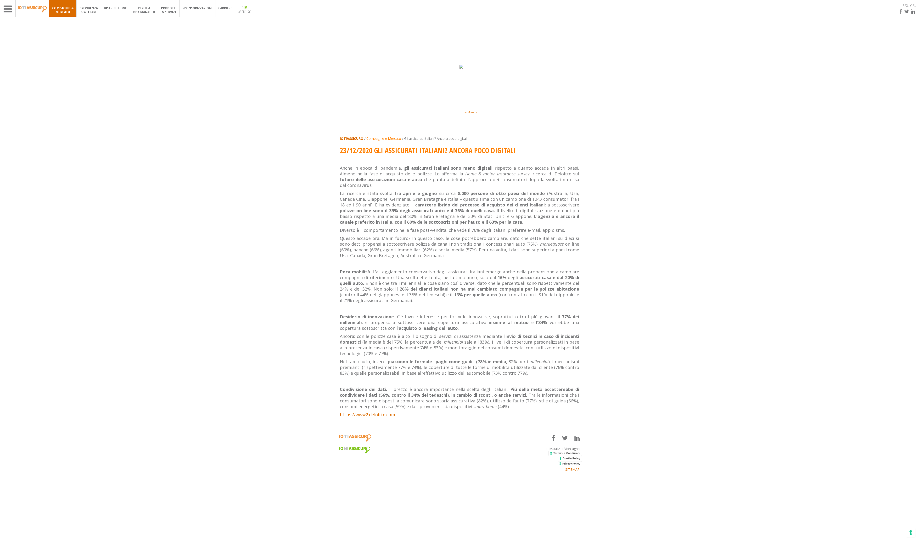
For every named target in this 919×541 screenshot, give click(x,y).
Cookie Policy (571, 458)
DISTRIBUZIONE (115, 7)
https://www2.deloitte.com (367, 414)
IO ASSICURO (244, 9)
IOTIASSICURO (351, 138)
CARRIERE (225, 7)
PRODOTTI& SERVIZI (169, 9)
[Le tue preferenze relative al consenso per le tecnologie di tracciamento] (910, 532)
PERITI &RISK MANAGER (144, 9)
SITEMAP (572, 469)
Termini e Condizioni (566, 453)
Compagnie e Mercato (383, 138)
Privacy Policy (571, 463)
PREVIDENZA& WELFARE (88, 9)
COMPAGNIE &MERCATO (62, 9)
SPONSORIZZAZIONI (197, 7)
